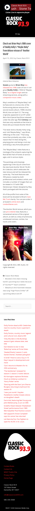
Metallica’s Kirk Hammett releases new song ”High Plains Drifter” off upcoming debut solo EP (17, 290)
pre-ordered (10, 212)
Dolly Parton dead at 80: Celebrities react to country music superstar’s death (17, 327)
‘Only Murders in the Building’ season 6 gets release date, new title (16, 341)
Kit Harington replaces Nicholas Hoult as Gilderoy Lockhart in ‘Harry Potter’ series (16, 379)
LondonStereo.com (10, 204)
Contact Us (8, 469)
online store (15, 202)
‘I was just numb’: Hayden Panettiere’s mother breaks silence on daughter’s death (17, 394)
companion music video (12, 97)
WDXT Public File (10, 472)
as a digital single (14, 92)
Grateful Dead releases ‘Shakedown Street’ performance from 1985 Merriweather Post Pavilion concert (17, 408)
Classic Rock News (12, 276)
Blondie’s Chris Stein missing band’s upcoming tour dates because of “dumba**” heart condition (17, 282)
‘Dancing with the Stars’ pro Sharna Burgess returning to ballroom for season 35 (17, 387)
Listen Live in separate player (18, 12)
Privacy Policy (9, 475)
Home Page (8, 478)
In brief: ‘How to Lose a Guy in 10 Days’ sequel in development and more (16, 360)
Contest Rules (9, 466)
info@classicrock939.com (13, 495)
